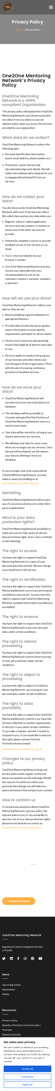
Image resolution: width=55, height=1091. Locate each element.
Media (5, 994)
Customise (27, 1076)
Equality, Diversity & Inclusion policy (21, 1025)
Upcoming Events (11, 984)
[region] (27, 1064)
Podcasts (7, 1029)
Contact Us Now (19, 901)
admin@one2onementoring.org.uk (21, 827)
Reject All (27, 1084)
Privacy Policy (9, 1020)
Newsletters (8, 989)
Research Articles (11, 1034)
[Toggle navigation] (51, 7)
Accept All (27, 1068)
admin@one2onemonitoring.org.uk (22, 749)
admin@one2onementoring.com (20, 483)
